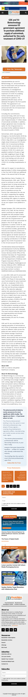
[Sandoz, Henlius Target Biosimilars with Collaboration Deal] (14, 578)
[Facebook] (7, 486)
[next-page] (5, 545)
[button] (2, 13)
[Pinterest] (14, 486)
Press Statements (13, 468)
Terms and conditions (16, 503)
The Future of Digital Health (10, 539)
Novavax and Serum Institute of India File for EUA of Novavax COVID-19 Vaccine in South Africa (7, 477)
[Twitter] (11, 486)
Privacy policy (4, 505)
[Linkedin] (11, 629)
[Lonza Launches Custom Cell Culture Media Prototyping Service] (14, 556)
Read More (15, 625)
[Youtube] (15, 629)
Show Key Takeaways (14, 69)
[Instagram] (7, 629)
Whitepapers (7, 528)
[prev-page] (2, 545)
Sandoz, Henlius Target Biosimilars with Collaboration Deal (12, 588)
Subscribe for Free (14, 463)
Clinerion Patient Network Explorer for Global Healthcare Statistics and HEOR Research (12, 533)
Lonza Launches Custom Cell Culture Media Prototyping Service (13, 566)
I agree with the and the (13, 504)
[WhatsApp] (18, 486)
